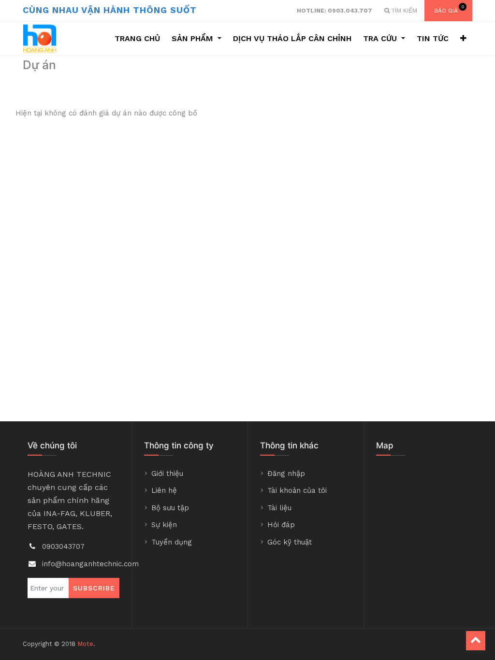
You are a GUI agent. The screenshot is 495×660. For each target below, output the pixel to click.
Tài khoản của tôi (297, 490)
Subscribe (94, 588)
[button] (463, 39)
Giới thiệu (167, 473)
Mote (85, 643)
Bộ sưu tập (170, 507)
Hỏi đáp (281, 524)
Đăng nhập (286, 473)
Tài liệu (279, 507)
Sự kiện (164, 524)
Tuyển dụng (171, 542)
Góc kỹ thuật (289, 542)
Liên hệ (164, 490)
